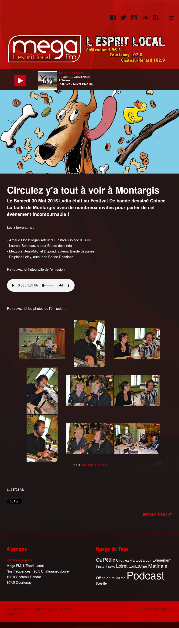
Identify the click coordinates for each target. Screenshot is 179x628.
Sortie (101, 583)
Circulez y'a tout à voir (133, 560)
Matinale (157, 566)
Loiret (122, 566)
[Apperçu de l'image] (89, 131)
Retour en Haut (157, 514)
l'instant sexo (105, 566)
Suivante (87, 464)
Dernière (101, 464)
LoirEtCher (138, 566)
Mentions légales (19, 559)
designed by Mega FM (156, 609)
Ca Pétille (105, 560)
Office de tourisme (111, 578)
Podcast (146, 575)
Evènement (161, 560)
